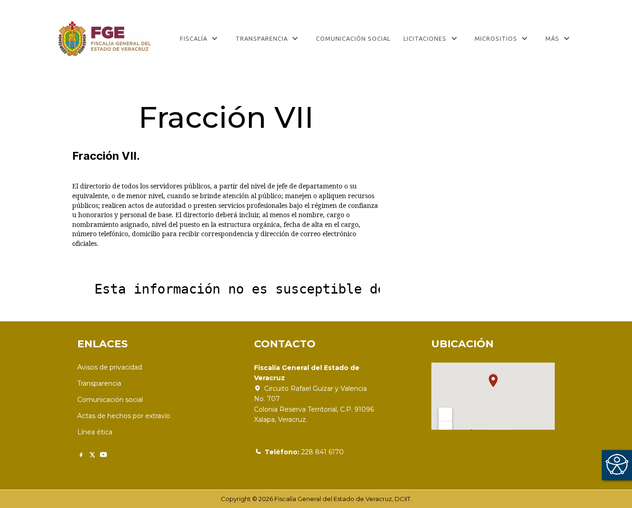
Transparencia (261, 38)
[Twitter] (92, 454)
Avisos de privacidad (109, 367)
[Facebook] (81, 454)
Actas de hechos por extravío (123, 416)
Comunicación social (110, 399)
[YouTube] (103, 454)
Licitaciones (424, 38)
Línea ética (94, 432)
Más (552, 38)
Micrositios (496, 38)
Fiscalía (193, 38)
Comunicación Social (353, 38)
